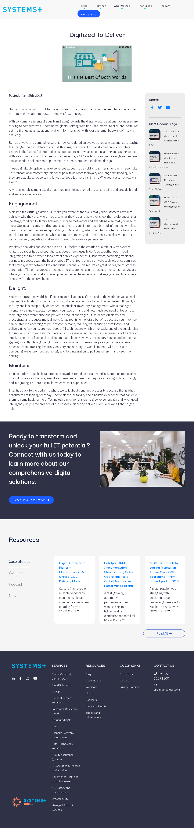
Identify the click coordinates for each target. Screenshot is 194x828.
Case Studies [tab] (19, 561)
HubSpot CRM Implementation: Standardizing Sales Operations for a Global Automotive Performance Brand (118, 574)
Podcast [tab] (15, 584)
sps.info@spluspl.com (167, 689)
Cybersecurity (60, 799)
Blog (88, 674)
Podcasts (91, 700)
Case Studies (93, 680)
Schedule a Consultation (29, 500)
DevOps (56, 691)
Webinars (91, 687)
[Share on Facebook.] (152, 107)
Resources (145, 6)
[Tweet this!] (160, 107)
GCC (84, 6)
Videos (90, 693)
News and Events (96, 706)
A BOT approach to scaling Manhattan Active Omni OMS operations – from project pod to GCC (164, 571)
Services (100, 6)
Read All (163, 633)
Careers (165, 6)
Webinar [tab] (16, 572)
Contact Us (88, 14)
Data (54, 726)
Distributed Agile (61, 720)
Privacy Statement (130, 687)
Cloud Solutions (61, 685)
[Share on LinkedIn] (168, 107)
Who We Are (122, 6)
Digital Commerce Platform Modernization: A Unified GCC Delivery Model (72, 571)
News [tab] (13, 595)
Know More (68, 610)
